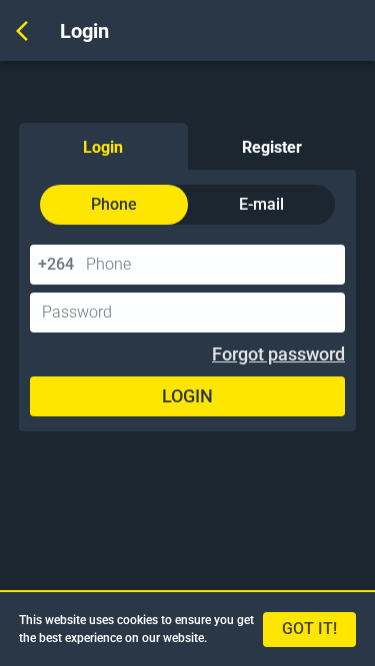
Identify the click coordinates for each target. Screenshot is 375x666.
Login (103, 147)
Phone (114, 204)
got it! (309, 628)
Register (272, 147)
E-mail (261, 204)
